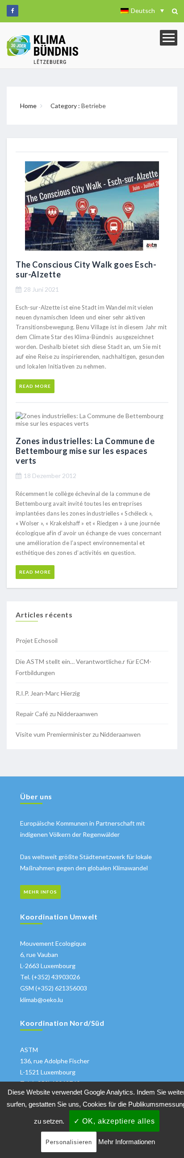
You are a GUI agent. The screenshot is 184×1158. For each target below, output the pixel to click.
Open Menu (168, 38)
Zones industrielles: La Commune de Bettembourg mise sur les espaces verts (85, 451)
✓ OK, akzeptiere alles (114, 1121)
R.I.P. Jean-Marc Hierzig (48, 693)
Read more (35, 386)
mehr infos (40, 891)
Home (28, 105)
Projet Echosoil (37, 640)
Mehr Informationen (126, 1141)
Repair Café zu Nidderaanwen (57, 713)
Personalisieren (69, 1142)
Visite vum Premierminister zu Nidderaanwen (78, 734)
